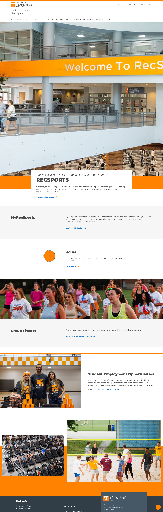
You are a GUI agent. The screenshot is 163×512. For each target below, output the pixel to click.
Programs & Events (94, 19)
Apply (136, 4)
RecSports (18, 13)
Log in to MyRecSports (76, 228)
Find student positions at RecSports (105, 390)
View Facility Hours (45, 197)
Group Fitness (31, 19)
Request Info (123, 4)
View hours (70, 266)
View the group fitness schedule (80, 336)
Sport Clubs (59, 19)
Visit (131, 4)
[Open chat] (158, 507)
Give (141, 4)
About (106, 19)
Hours (13, 19)
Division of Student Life (21, 10)
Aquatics (20, 19)
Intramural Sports (46, 19)
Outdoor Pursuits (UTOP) (74, 19)
